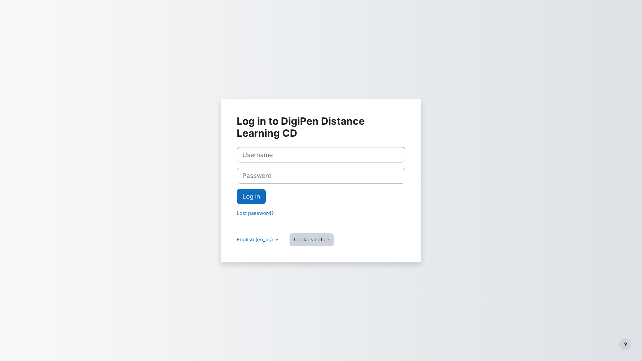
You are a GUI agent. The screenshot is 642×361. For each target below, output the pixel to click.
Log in (251, 196)
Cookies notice (311, 239)
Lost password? (255, 213)
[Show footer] (625, 344)
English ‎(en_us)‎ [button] (255, 239)
